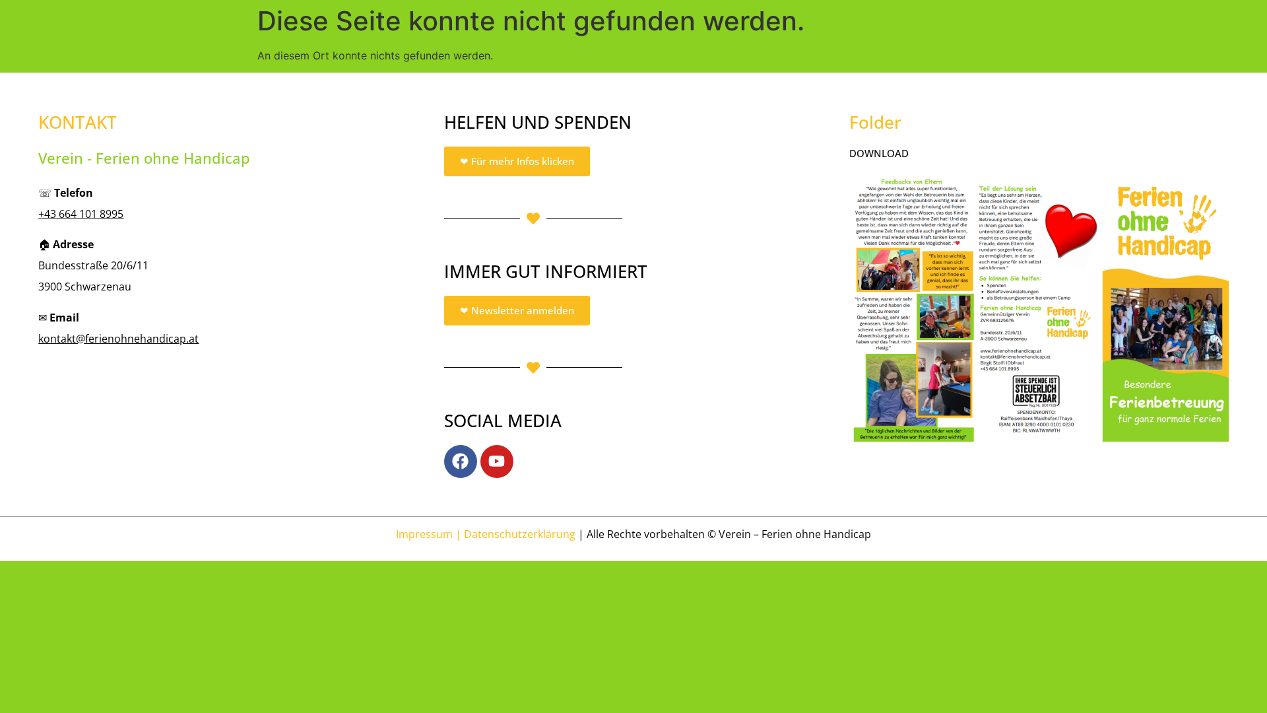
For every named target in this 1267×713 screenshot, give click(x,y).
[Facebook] (460, 461)
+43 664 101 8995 (80, 214)
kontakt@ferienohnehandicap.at (118, 338)
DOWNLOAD (879, 153)
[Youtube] (496, 461)
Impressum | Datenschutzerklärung (485, 534)
